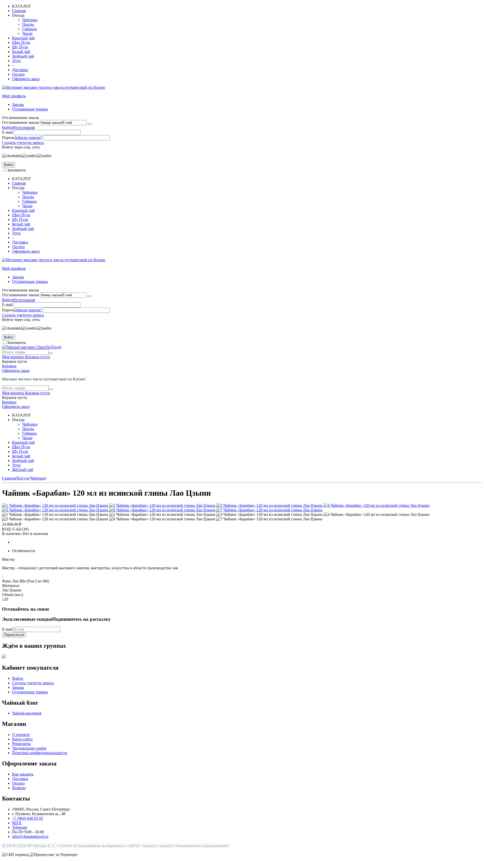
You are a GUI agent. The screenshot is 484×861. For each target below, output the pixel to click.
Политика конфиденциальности (39, 753)
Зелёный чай (23, 56)
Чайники (30, 20)
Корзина (9, 366)
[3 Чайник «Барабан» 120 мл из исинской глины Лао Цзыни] (269, 505)
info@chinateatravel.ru (30, 836)
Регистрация (24, 127)
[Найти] (51, 353)
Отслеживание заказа (20, 122)
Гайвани (29, 29)
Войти (7, 127)
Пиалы (28, 24)
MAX (17, 823)
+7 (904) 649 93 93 (27, 818)
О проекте (21, 734)
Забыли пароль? (28, 137)
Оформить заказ (26, 79)
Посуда (23, 478)
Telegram (19, 827)
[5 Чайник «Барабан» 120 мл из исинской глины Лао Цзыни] (55, 510)
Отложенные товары (30, 109)
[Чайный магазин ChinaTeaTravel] (31, 347)
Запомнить (16, 170)
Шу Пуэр (20, 47)
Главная (19, 11)
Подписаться (14, 635)
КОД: (6, 529)
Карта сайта (22, 739)
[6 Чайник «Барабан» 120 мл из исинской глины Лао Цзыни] (162, 510)
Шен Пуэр (21, 42)
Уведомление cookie (29, 748)
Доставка (20, 70)
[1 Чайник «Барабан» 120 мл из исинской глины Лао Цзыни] (55, 505)
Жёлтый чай (22, 469)
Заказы (18, 104)
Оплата (18, 74)
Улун (16, 60)
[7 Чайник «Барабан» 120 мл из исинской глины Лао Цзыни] (269, 510)
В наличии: (12, 533)
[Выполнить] (89, 124)
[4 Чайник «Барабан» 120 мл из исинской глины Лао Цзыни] (376, 505)
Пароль (8, 137)
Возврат (19, 788)
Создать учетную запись (23, 142)
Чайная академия (26, 713)
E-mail (7, 132)
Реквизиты (21, 743)
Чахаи (27, 33)
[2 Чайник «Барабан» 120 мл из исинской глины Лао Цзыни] (162, 505)
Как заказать (23, 774)
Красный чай (23, 38)
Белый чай (21, 51)
